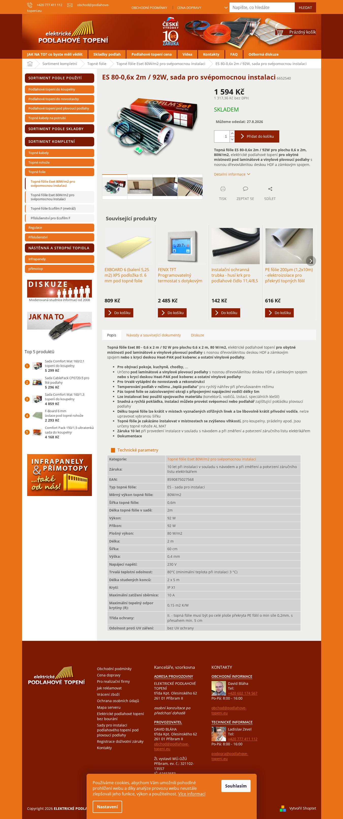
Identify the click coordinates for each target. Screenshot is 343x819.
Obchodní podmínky (149, 7)
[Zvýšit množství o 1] (232, 133)
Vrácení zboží (108, 694)
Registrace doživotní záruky (120, 741)
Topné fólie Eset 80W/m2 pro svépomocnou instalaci (53, 183)
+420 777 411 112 (242, 738)
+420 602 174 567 (242, 693)
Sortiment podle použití (55, 77)
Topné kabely (38, 152)
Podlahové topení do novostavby (53, 99)
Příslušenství (37, 237)
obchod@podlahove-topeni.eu (171, 746)
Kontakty (104, 747)
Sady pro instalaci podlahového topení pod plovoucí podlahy (118, 730)
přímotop (35, 268)
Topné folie (36, 171)
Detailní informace (230, 174)
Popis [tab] (111, 335)
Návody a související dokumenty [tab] (153, 335)
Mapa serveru (109, 707)
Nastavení (107, 807)
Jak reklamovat (109, 688)
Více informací (191, 794)
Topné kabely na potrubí (47, 118)
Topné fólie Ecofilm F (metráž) (53, 208)
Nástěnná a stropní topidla (58, 247)
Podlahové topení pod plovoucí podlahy (58, 108)
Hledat (305, 7)
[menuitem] (55, 54)
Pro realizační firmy (113, 681)
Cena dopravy (189, 7)
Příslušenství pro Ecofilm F (50, 218)
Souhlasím (236, 786)
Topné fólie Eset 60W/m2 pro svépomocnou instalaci (52, 197)
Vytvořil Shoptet (302, 808)
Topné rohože (39, 162)
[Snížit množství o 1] (232, 139)
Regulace (35, 227)
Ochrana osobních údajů (118, 700)
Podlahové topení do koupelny (51, 89)
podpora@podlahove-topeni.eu (229, 756)
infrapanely (37, 259)
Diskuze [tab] (197, 335)
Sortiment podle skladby (56, 128)
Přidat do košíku (260, 136)
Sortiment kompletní (51, 141)
